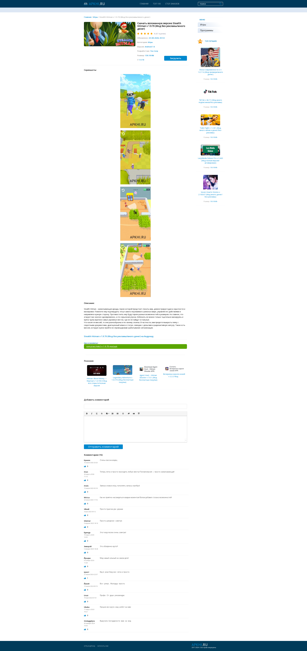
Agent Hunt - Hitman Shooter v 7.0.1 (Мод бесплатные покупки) (148, 377)
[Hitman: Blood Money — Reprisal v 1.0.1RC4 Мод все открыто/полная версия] (96, 370)
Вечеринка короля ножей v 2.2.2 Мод (174, 375)
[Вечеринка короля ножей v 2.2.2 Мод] (174, 368)
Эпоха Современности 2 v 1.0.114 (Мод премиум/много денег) (210, 72)
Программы (206, 30)
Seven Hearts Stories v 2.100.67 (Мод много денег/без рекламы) (210, 194)
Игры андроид (89, 646)
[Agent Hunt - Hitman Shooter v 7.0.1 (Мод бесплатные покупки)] (148, 369)
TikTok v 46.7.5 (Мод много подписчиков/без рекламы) (210, 101)
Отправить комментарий (103, 446)
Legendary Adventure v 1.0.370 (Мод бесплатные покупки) (122, 379)
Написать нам (102, 646)
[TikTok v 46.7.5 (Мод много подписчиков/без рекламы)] (210, 91)
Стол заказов (172, 3)
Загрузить (175, 58)
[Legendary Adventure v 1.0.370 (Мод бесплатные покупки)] (122, 370)
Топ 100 (157, 3)
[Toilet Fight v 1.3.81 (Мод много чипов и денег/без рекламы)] (210, 119)
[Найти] (220, 3)
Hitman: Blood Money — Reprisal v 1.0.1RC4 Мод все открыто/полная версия (97, 382)
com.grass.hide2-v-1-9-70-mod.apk (101, 346)
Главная (144, 3)
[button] (86, 413)
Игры (150, 42)
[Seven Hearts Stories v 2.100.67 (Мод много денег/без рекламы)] (210, 182)
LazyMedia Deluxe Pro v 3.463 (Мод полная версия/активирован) (210, 160)
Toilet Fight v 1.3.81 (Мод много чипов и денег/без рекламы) (210, 130)
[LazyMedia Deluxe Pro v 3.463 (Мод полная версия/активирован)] (210, 150)
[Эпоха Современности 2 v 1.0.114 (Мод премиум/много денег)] (210, 57)
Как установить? (91, 343)
